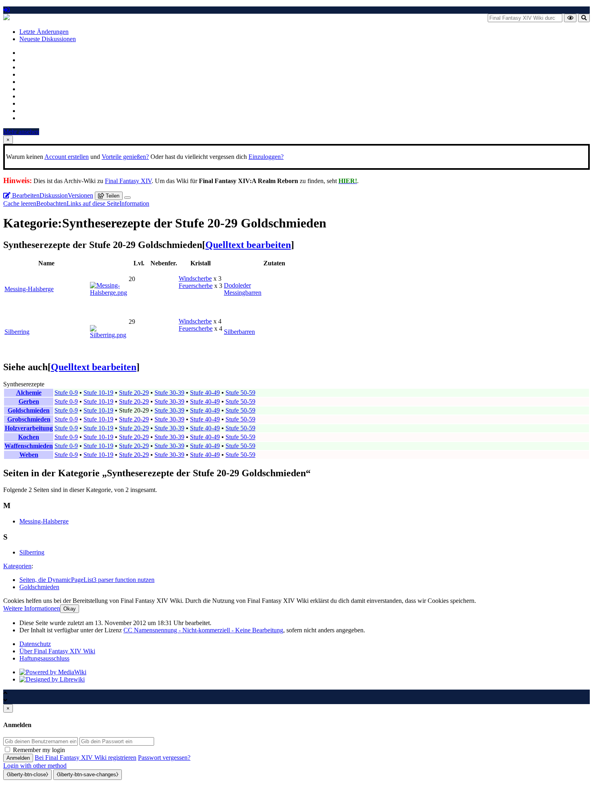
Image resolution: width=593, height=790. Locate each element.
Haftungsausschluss (44, 658)
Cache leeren (19, 203)
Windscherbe (195, 278)
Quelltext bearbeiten (248, 245)
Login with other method (35, 765)
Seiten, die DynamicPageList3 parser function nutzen (87, 579)
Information (134, 203)
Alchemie (29, 392)
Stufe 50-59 (240, 392)
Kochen (28, 437)
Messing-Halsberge (29, 289)
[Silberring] (108, 334)
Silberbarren (239, 331)
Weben (28, 454)
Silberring (16, 331)
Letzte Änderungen (44, 31)
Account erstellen (66, 156)
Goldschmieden (29, 410)
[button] (31, 608)
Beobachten (51, 203)
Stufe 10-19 (98, 392)
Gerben (29, 401)
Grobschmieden (28, 419)
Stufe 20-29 (134, 392)
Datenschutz (35, 643)
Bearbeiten (25, 195)
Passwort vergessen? (164, 757)
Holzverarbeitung (29, 428)
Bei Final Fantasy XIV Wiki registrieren (85, 757)
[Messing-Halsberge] (108, 292)
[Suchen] (584, 18)
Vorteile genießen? (125, 156)
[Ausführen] (570, 18)
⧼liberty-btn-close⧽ (27, 774)
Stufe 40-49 (205, 392)
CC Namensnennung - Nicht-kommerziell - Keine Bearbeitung (203, 630)
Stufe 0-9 (66, 392)
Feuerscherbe (196, 285)
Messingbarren (242, 292)
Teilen (111, 196)
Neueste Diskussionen (47, 38)
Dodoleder (237, 285)
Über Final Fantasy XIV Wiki (57, 651)
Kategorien (17, 566)
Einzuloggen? (266, 156)
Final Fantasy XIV (128, 180)
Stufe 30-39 (169, 392)
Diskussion (54, 195)
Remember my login (39, 749)
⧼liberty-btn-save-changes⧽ (87, 774)
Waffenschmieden (28, 445)
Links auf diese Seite (93, 203)
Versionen (80, 195)
